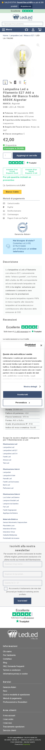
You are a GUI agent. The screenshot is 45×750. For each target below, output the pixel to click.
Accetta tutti (22, 394)
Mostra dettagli (30, 387)
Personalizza (21, 402)
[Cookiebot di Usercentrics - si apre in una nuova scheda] (26, 345)
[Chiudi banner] (41, 345)
